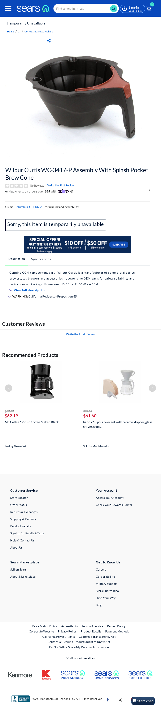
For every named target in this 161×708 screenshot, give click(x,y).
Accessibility (69, 626)
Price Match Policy (44, 626)
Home (10, 31)
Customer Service (24, 490)
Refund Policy (116, 626)
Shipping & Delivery (23, 519)
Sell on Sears (18, 569)
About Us (16, 547)
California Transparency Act (97, 636)
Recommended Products (30, 355)
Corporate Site (105, 576)
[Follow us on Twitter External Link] (120, 699)
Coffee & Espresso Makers (39, 31)
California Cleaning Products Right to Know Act (79, 642)
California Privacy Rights (58, 636)
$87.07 (9, 411)
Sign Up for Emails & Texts (27, 533)
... (19, 31)
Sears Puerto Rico (107, 591)
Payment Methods (117, 631)
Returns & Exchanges (24, 512)
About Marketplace (22, 576)
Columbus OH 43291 (28, 207)
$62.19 (11, 415)
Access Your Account (109, 497)
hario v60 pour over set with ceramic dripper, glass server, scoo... (117, 424)
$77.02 (87, 411)
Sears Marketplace (24, 562)
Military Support (106, 583)
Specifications (41, 259)
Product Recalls (20, 526)
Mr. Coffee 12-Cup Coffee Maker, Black (32, 422)
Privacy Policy (67, 631)
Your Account (106, 490)
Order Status (18, 505)
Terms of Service (92, 626)
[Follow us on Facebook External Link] (108, 699)
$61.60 (89, 415)
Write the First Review (60, 185)
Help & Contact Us (22, 540)
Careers (101, 569)
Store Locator (19, 497)
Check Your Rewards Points (114, 505)
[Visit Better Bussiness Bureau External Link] (20, 698)
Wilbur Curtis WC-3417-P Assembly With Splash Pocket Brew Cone (76, 173)
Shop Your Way (106, 598)
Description (16, 258)
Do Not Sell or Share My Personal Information (79, 647)
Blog (99, 605)
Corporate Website (41, 631)
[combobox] (86, 8)
